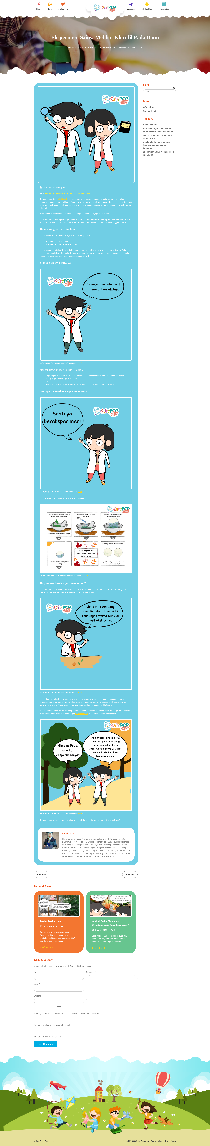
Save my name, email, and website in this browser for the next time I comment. (67, 1013)
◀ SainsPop (148, 107)
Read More (45, 947)
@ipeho (86, 575)
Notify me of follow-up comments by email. (52, 1025)
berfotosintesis (81, 714)
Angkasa (131, 9)
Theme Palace (170, 1141)
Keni (80, 363)
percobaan (85, 193)
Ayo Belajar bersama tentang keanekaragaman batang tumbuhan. (156, 145)
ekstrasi (59, 193)
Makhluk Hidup (146, 9)
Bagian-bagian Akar (50, 921)
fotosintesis (69, 193)
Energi (39, 9)
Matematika (164, 9)
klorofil (77, 193)
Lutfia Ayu (68, 833)
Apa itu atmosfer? (151, 125)
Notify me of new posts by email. (48, 1037)
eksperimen (50, 193)
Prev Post (41, 874)
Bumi (50, 9)
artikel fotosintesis (64, 199)
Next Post (129, 874)
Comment (91, 972)
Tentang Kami (149, 111)
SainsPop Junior (142, 1141)
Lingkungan (62, 9)
